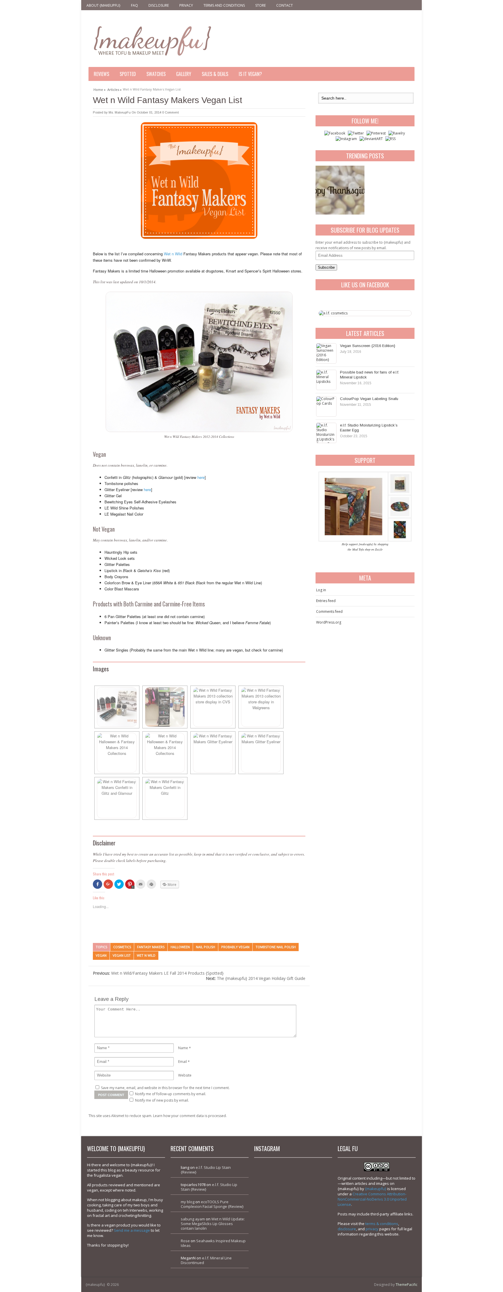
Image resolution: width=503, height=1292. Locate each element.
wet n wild (146, 955)
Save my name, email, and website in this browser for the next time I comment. (165, 1087)
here (201, 477)
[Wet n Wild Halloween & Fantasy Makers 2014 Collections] (117, 753)
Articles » (114, 88)
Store (260, 5)
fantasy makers (150, 947)
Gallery (183, 73)
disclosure (347, 1228)
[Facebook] (334, 133)
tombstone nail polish (276, 947)
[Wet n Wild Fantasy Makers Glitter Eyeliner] (213, 753)
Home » (99, 88)
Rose (185, 1240)
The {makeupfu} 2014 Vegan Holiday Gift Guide (255, 978)
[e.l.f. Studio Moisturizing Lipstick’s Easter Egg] (326, 433)
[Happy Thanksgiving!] (340, 190)
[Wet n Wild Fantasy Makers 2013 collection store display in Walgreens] (261, 707)
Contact (284, 5)
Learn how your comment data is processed (189, 1115)
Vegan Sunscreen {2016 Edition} (367, 346)
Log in (321, 589)
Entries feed (326, 600)
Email (182, 1061)
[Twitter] (356, 133)
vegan (101, 955)
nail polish (205, 947)
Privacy (186, 5)
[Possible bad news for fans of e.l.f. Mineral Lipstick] (326, 380)
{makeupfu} (375, 1188)
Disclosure (158, 5)
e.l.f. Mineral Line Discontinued (206, 1260)
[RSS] (390, 138)
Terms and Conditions (224, 5)
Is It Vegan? (250, 73)
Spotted (128, 73)
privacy (372, 1228)
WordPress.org (328, 622)
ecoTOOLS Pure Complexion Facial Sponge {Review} (212, 1204)
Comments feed (329, 611)
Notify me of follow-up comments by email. (170, 1093)
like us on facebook (365, 284)
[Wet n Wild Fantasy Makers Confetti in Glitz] (165, 798)
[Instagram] (346, 138)
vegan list (122, 955)
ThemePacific (406, 1284)
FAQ (134, 5)
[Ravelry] (396, 133)
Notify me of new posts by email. (162, 1100)
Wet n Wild (173, 253)
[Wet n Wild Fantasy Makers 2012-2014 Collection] (117, 707)
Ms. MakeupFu (120, 112)
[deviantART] (371, 138)
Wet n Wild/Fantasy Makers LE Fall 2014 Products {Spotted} (158, 973)
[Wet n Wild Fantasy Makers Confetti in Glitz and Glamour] (117, 798)
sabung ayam (193, 1219)
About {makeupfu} (103, 5)
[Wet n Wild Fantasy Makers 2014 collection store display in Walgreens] (165, 707)
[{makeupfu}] (152, 40)
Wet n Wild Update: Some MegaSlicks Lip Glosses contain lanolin (213, 1223)
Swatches (156, 73)
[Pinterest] (376, 133)
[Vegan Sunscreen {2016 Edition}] (326, 353)
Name (183, 1047)
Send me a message (132, 1230)
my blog (187, 1201)
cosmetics (122, 947)
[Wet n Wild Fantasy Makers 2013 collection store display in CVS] (213, 707)
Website (185, 1075)
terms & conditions (381, 1223)
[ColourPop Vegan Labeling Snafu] (326, 406)
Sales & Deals (215, 73)
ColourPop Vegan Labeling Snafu (369, 399)
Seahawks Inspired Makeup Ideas (213, 1243)
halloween (180, 947)
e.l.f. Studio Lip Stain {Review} (206, 1170)
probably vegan (235, 947)
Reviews (101, 73)
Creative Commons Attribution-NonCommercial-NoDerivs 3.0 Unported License (372, 1199)
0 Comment (170, 112)
